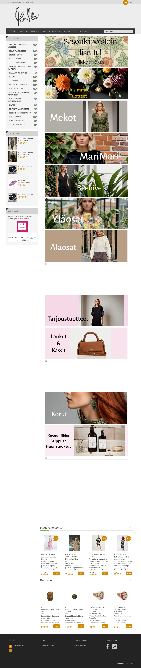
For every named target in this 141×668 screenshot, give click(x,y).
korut (12, 77)
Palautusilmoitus (80, 646)
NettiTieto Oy (128, 664)
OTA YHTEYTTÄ (70, 31)
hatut (12, 105)
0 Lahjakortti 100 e (26, 194)
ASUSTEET (13, 81)
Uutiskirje (85, 31)
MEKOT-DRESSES (16, 55)
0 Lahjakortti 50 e (26, 166)
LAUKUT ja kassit (16, 89)
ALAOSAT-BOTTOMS (17, 63)
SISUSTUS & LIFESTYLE (18, 85)
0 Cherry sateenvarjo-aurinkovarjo (24, 182)
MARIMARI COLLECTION (29, 31)
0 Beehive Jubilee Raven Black (25, 153)
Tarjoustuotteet (17, 125)
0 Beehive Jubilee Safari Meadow (25, 139)
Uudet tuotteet (16, 121)
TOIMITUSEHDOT (48, 646)
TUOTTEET (12, 31)
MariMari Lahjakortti (19, 109)
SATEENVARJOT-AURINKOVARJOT (15, 100)
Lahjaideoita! (15, 117)
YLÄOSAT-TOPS (15, 59)
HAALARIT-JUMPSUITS (18, 73)
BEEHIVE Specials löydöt (20, 113)
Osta (56, 573)
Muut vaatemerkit (17, 51)
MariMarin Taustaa (52, 31)
